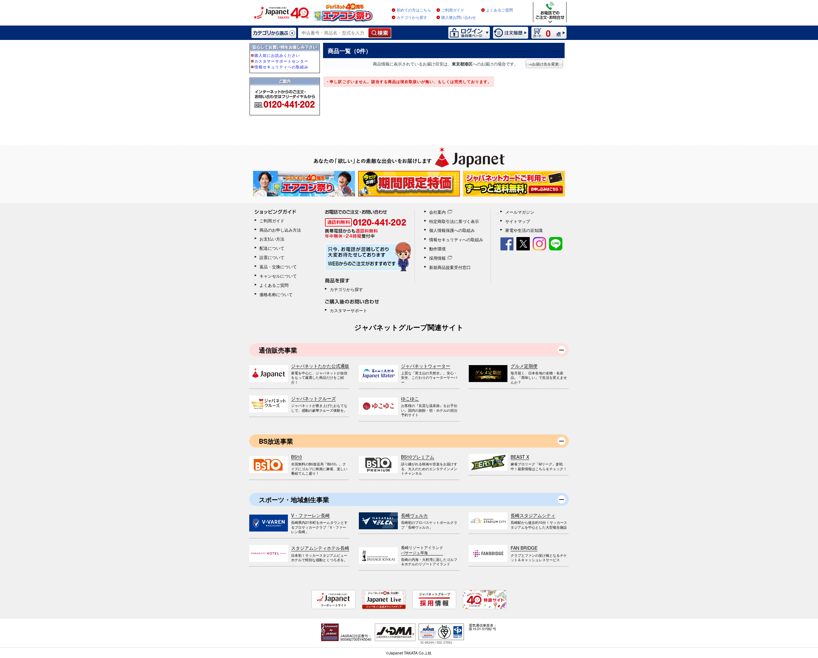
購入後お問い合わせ (458, 17)
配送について (271, 248)
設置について (271, 257)
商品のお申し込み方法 (280, 230)
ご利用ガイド (452, 10)
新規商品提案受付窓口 (450, 267)
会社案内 (437, 212)
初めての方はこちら (414, 10)
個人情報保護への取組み (452, 230)
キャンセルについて (278, 276)
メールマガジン (519, 212)
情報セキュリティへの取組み (456, 239)
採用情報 (437, 258)
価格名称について (276, 294)
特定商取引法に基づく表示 (454, 221)
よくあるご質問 (499, 10)
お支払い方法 (271, 239)
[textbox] (333, 32)
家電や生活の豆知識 (524, 230)
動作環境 (437, 249)
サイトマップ (517, 221)
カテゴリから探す (412, 17)
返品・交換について (278, 267)
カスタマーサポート (348, 310)
